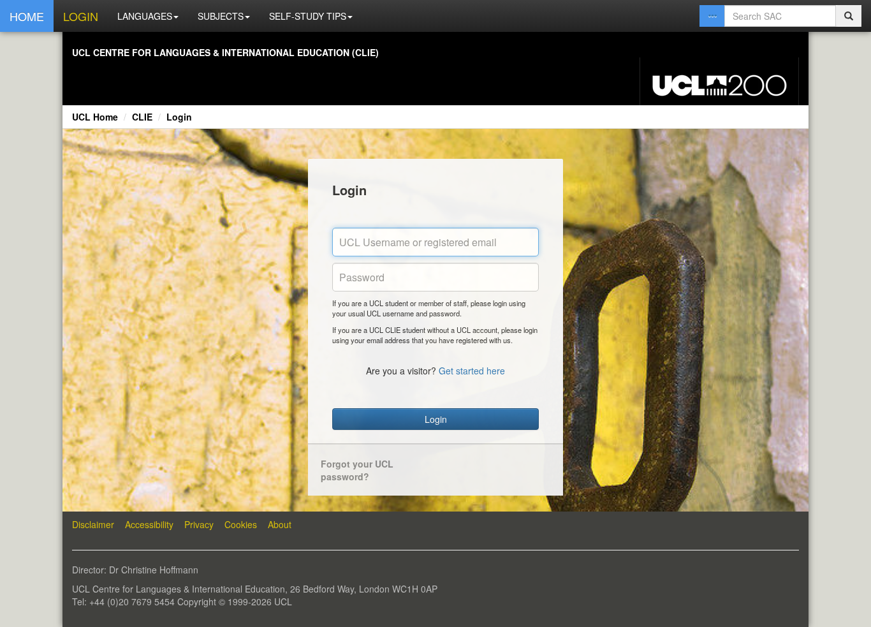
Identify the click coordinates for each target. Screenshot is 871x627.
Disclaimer (93, 524)
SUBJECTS (221, 16)
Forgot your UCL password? (357, 470)
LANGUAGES (144, 16)
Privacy (199, 524)
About (279, 524)
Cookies (240, 524)
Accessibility (149, 524)
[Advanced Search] (712, 16)
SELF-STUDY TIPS (307, 16)
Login (179, 116)
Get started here (472, 370)
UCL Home (95, 116)
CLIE (142, 116)
